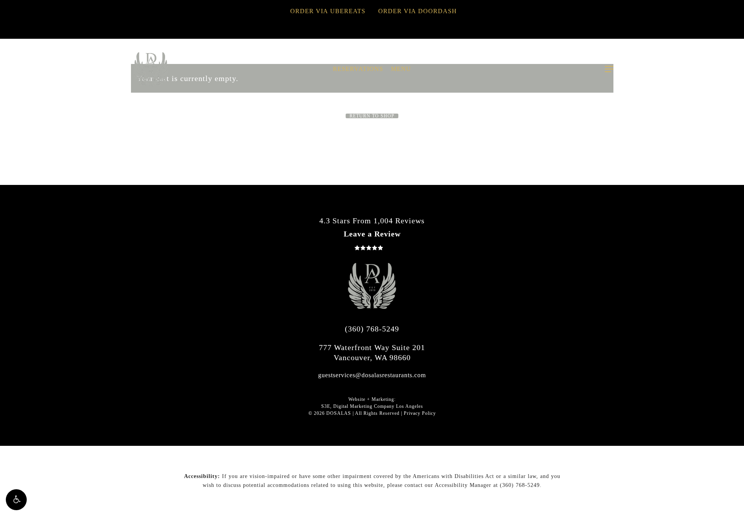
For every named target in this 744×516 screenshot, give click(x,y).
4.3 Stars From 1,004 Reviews (372, 220)
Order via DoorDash (417, 11)
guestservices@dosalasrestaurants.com (372, 375)
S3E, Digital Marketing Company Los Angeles (372, 406)
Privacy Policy (420, 413)
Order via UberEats (327, 11)
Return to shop (372, 116)
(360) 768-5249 (372, 328)
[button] (16, 499)
